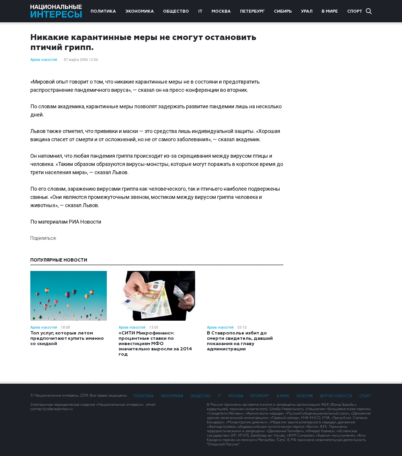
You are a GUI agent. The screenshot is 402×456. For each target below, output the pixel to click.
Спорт (354, 11)
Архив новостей (43, 60)
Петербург (252, 11)
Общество (176, 11)
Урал (307, 11)
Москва (221, 11)
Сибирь (283, 11)
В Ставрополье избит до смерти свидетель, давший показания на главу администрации (240, 341)
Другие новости (336, 396)
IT (200, 11)
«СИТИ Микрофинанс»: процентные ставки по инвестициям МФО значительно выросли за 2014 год (155, 344)
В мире (330, 11)
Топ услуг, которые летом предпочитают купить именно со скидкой (67, 338)
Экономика (139, 11)
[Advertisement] (333, 126)
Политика (103, 11)
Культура (305, 396)
